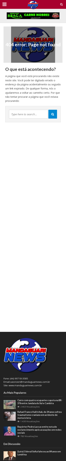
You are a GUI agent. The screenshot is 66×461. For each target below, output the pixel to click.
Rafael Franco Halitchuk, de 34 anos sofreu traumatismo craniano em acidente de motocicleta (39, 415)
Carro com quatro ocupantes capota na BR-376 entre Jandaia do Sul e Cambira (39, 402)
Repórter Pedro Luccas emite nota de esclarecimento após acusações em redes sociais (39, 429)
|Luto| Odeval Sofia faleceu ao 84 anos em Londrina (39, 453)
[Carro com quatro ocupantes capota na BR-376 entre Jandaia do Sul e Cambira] (10, 404)
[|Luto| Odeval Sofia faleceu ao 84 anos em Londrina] (10, 455)
